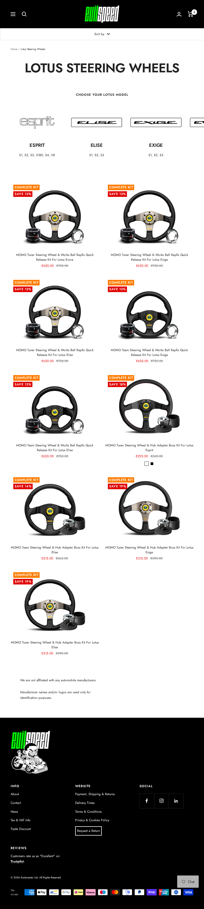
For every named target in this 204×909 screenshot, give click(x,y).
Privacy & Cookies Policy (92, 820)
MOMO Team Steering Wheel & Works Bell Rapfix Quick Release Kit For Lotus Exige (149, 352)
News (14, 811)
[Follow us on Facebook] (146, 801)
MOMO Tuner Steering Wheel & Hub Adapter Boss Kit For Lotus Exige (149, 550)
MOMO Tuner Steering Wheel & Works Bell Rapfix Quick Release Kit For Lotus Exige (149, 257)
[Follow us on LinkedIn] (176, 801)
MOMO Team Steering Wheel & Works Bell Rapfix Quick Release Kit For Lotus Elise (54, 448)
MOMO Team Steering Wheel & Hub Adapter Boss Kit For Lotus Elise (55, 550)
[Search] (24, 14)
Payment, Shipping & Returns (95, 794)
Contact (16, 802)
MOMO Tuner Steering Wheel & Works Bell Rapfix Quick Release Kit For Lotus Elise (55, 352)
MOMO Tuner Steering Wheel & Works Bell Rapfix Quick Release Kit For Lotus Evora (55, 257)
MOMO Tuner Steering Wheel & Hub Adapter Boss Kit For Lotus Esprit (149, 448)
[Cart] (190, 14)
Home (14, 49)
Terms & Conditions (88, 811)
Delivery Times (85, 802)
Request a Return (88, 830)
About (15, 794)
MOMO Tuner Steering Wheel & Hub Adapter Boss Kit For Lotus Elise (55, 645)
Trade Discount (21, 829)
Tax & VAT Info (21, 820)
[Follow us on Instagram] (161, 801)
